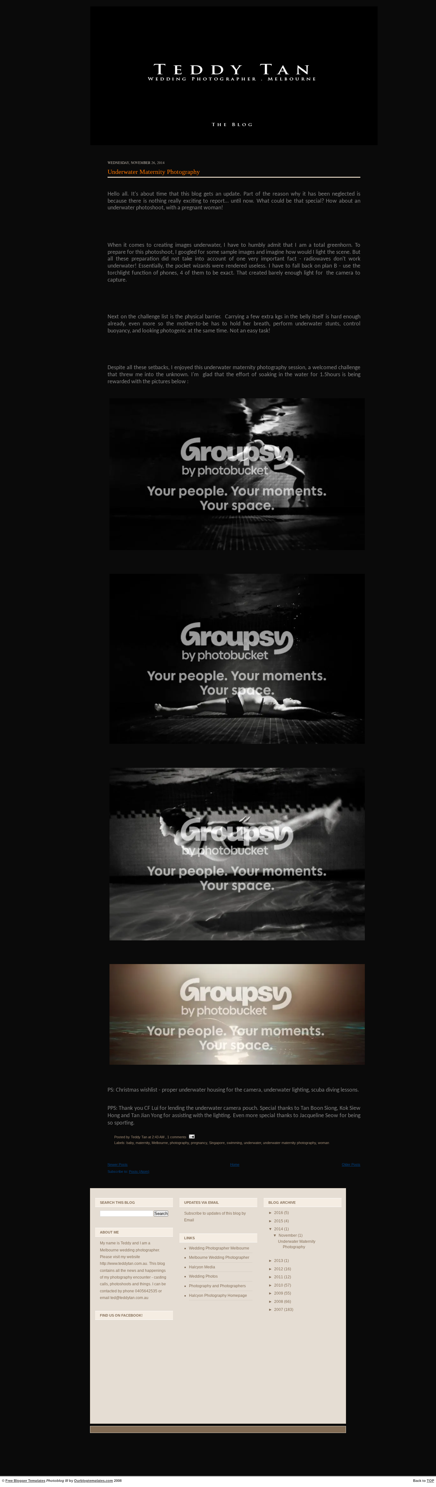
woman (323, 1143)
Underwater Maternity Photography (154, 171)
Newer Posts (118, 1164)
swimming (234, 1143)
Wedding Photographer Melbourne (219, 1248)
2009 (279, 1293)
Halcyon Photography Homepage (218, 1295)
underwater (252, 1143)
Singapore (217, 1143)
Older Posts (351, 1164)
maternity (143, 1143)
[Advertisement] (218, 1455)
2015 (279, 1221)
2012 (279, 1269)
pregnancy (199, 1143)
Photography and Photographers (217, 1286)
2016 (279, 1213)
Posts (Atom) (139, 1171)
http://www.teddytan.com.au (123, 1263)
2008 (279, 1301)
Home (234, 1164)
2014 (279, 1229)
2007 (279, 1309)
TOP (430, 1481)
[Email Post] (191, 1137)
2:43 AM (158, 1137)
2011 (279, 1277)
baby (130, 1143)
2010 (279, 1285)
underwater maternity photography (289, 1143)
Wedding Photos (203, 1276)
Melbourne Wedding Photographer (219, 1257)
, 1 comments (175, 1137)
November (288, 1235)
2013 (279, 1260)
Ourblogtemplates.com (93, 1481)
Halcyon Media (202, 1267)
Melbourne (160, 1143)
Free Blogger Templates (25, 1481)
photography (179, 1143)
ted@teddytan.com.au (129, 1298)
